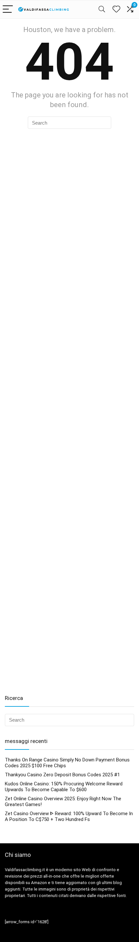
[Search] (102, 9)
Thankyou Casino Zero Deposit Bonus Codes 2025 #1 (62, 775)
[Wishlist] (116, 9)
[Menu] (8, 9)
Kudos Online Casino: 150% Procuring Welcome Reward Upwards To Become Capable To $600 (64, 786)
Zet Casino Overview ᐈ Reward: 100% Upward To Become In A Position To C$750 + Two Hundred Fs (69, 816)
